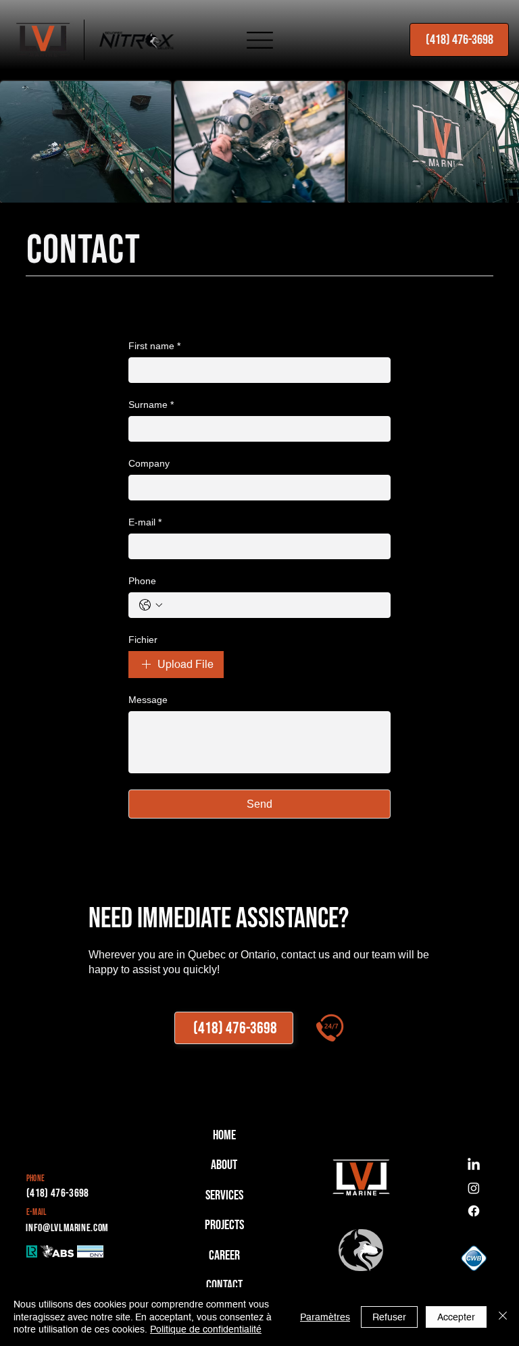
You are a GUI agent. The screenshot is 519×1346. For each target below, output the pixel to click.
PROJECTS (224, 1225)
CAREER (224, 1255)
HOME (224, 1135)
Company (149, 463)
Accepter (456, 1317)
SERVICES (224, 1195)
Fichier (142, 639)
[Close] (503, 1316)
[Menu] (259, 40)
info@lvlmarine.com (67, 1228)
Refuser (389, 1317)
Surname (151, 404)
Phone (142, 580)
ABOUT (224, 1165)
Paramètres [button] (325, 1317)
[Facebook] (473, 1210)
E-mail (145, 522)
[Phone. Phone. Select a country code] (150, 605)
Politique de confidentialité (206, 1329)
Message (148, 699)
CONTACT (224, 1285)
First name (154, 345)
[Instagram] (473, 1188)
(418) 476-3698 (57, 1193)
